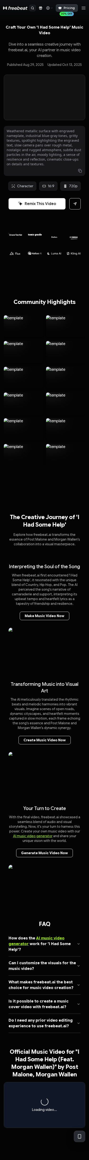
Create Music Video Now (44, 740)
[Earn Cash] (40, 8)
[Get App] (79, 1136)
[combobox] (49, 8)
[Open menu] (83, 8)
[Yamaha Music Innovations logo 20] (54, 235)
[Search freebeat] (32, 8)
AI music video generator (32, 836)
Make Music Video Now (44, 616)
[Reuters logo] (73, 236)
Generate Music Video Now (44, 853)
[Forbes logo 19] (35, 234)
